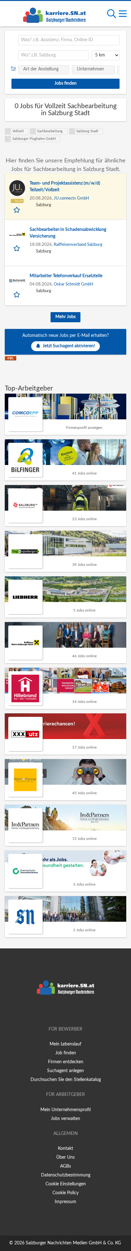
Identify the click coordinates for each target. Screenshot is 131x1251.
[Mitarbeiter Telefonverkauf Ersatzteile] (17, 281)
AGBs (65, 1166)
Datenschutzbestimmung (65, 1175)
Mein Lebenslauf (65, 1044)
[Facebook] (56, 1011)
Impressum (65, 1202)
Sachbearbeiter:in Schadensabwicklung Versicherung (68, 233)
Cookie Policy (65, 1193)
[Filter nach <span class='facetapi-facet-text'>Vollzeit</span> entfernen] (8, 131)
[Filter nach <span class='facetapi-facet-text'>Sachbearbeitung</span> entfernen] (33, 131)
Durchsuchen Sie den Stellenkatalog (66, 1079)
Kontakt (65, 1148)
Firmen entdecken (65, 1062)
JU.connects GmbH (71, 198)
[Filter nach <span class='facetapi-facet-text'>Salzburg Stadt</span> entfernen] (72, 131)
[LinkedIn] (75, 1011)
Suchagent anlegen (65, 1071)
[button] (14, 68)
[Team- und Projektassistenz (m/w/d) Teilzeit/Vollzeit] (17, 188)
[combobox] (69, 40)
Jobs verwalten (65, 1119)
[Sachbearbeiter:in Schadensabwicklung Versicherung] (17, 234)
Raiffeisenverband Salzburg (78, 244)
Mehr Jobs (65, 317)
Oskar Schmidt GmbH (73, 284)
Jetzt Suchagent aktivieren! (69, 346)
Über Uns (65, 1157)
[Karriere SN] (54, 14)
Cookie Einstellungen (65, 1184)
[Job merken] (17, 209)
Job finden (65, 1053)
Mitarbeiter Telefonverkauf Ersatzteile (66, 276)
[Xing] (66, 1011)
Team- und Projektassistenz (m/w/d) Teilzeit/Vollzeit (65, 186)
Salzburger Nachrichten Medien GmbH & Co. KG (73, 1243)
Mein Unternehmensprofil (65, 1110)
